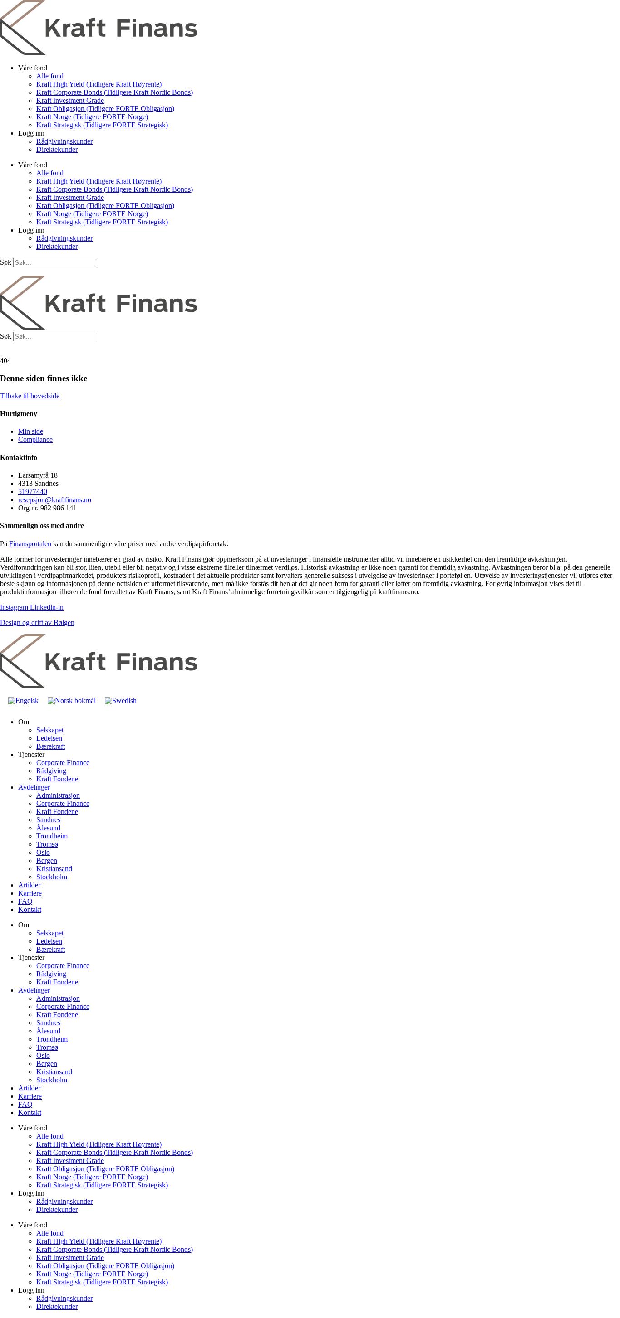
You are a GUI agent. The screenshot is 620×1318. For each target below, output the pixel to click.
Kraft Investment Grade (70, 100)
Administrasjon (58, 795)
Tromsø (47, 844)
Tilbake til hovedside (29, 396)
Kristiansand (54, 868)
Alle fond (50, 76)
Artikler (29, 885)
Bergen (46, 860)
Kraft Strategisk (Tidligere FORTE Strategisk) (102, 125)
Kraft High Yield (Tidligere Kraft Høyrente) (99, 84)
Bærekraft (50, 746)
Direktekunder (57, 149)
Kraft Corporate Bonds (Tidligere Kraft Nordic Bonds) (114, 92)
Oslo (43, 852)
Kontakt (29, 909)
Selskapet (50, 730)
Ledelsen (49, 738)
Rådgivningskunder (64, 141)
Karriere (30, 893)
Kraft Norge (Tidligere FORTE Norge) (92, 117)
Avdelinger (34, 787)
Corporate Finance (62, 762)
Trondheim (52, 836)
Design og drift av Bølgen (37, 622)
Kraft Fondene (57, 779)
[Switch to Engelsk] (23, 700)
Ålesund (48, 828)
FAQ (25, 901)
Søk (5, 262)
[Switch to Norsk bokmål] (71, 700)
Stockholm (51, 877)
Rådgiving (51, 771)
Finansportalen (30, 544)
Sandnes (48, 820)
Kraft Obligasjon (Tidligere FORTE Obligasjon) (105, 108)
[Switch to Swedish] (120, 700)
